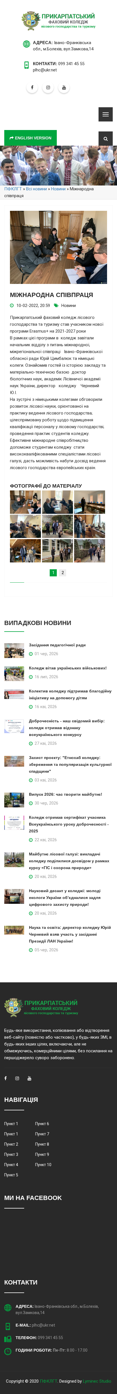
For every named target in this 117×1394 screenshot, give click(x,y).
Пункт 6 (42, 1123)
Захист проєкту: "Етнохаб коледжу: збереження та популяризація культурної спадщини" (70, 764)
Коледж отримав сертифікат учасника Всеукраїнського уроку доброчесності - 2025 (69, 824)
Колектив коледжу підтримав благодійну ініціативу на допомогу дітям (70, 694)
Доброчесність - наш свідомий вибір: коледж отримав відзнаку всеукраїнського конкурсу (67, 728)
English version (33, 138)
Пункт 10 (43, 1164)
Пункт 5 (11, 1175)
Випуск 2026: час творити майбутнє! (65, 794)
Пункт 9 (42, 1154)
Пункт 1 (11, 1123)
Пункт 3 (11, 1154)
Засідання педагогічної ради (57, 645)
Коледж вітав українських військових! (68, 668)
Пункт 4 (11, 1164)
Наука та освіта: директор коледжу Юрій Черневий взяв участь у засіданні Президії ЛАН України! (70, 934)
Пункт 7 (42, 1134)
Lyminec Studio (97, 1381)
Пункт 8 (42, 1144)
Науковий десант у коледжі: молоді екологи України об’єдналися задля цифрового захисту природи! (65, 897)
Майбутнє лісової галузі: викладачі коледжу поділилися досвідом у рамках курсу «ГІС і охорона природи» (69, 861)
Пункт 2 (11, 1144)
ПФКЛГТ (48, 1381)
